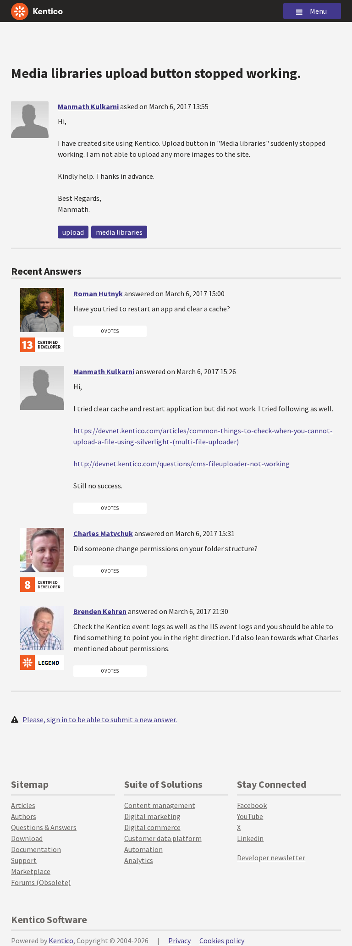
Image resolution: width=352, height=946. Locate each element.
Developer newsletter (271, 857)
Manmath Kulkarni (88, 106)
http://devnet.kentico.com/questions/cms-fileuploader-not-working (181, 463)
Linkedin (250, 838)
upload (73, 232)
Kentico (61, 940)
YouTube (250, 816)
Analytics (138, 860)
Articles (23, 805)
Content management (159, 805)
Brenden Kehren (99, 611)
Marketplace (30, 871)
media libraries (119, 232)
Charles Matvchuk (103, 533)
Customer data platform (163, 838)
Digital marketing (152, 816)
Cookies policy (221, 940)
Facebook (252, 805)
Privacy (179, 940)
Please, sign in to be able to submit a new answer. (99, 719)
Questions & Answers (44, 827)
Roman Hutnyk (98, 293)
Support (24, 860)
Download (27, 838)
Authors (23, 816)
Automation (143, 849)
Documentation (36, 849)
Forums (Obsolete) (41, 882)
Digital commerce (152, 827)
